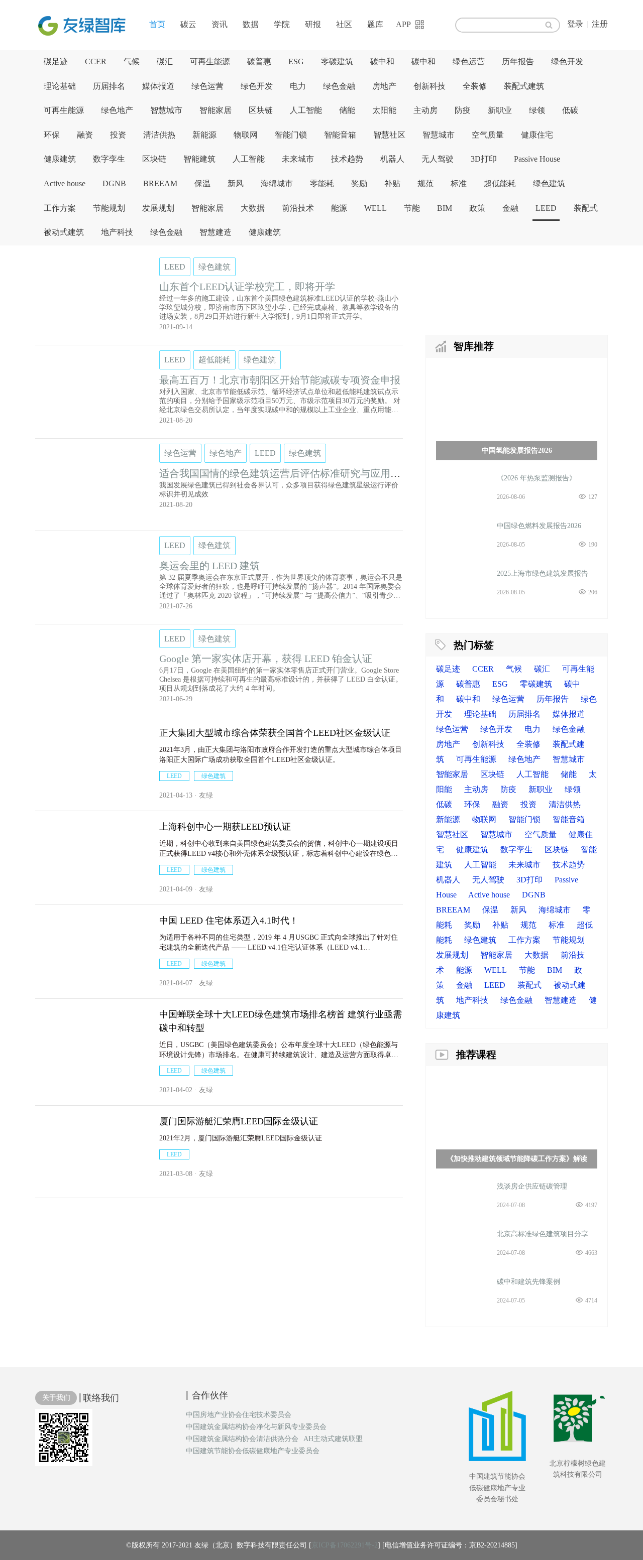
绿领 (537, 110)
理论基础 (60, 86)
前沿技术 (298, 208)
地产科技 (117, 232)
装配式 (586, 208)
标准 (459, 183)
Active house (64, 183)
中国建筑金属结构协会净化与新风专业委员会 (256, 1427)
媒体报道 (158, 86)
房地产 (384, 86)
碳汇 (165, 61)
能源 (339, 208)
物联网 (246, 135)
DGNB (114, 183)
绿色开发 (567, 61)
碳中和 (382, 61)
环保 (52, 135)
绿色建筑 (549, 183)
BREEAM (160, 183)
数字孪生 (109, 159)
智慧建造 (215, 232)
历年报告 (518, 61)
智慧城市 (166, 110)
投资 (118, 135)
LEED (546, 208)
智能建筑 (199, 159)
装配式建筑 (524, 86)
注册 (600, 24)
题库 (375, 24)
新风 (236, 183)
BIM (444, 208)
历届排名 (109, 86)
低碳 (570, 110)
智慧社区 (389, 135)
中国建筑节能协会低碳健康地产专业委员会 (252, 1451)
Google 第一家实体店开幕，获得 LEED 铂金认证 (265, 658)
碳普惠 (259, 61)
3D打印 (484, 159)
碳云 (188, 24)
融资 (85, 135)
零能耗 (322, 183)
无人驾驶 (437, 159)
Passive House (537, 159)
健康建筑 (60, 159)
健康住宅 (537, 135)
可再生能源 (210, 61)
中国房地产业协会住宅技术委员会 (238, 1414)
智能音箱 (340, 135)
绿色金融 (339, 86)
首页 (157, 24)
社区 (344, 24)
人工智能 (306, 110)
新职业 (500, 110)
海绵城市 (277, 183)
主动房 (425, 110)
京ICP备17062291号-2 (344, 1545)
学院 (282, 24)
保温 (202, 183)
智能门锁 (291, 135)
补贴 (392, 183)
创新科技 (429, 86)
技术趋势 (347, 159)
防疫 (463, 110)
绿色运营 (469, 61)
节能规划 (109, 208)
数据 (251, 24)
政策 (477, 208)
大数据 (253, 208)
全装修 (475, 86)
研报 (313, 24)
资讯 (219, 24)
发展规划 (158, 208)
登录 (575, 24)
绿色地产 (117, 110)
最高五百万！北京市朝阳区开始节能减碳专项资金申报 (279, 379)
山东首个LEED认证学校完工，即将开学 (247, 286)
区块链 (261, 110)
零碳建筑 (337, 61)
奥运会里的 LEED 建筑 (209, 565)
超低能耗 (500, 183)
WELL (375, 208)
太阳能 (384, 110)
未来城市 (298, 159)
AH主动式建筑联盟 (333, 1439)
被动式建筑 (64, 232)
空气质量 (488, 135)
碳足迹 (56, 61)
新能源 (204, 135)
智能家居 (215, 110)
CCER (95, 61)
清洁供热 (159, 135)
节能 (412, 208)
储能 (347, 110)
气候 (132, 61)
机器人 (392, 159)
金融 (510, 208)
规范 (425, 183)
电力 (298, 86)
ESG (296, 61)
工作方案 (60, 208)
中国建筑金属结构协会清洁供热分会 (242, 1439)
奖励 (359, 183)
